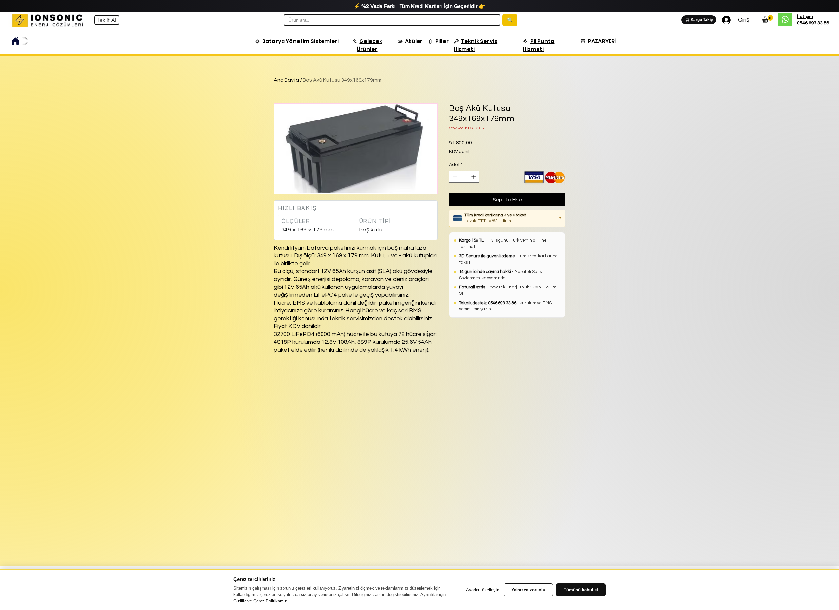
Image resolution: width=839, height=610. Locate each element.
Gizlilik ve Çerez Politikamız (260, 601)
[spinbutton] (464, 176)
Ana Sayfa (286, 80)
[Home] (15, 41)
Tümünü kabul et (581, 589)
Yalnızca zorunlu (528, 589)
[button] (297, 41)
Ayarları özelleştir (482, 589)
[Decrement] (454, 176)
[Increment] (474, 176)
